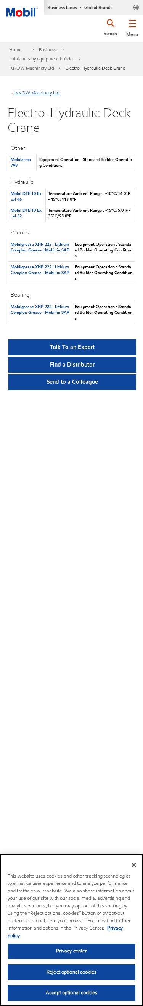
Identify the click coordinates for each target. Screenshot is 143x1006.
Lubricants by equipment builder (41, 58)
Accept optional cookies (71, 992)
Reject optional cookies (71, 972)
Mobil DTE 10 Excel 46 (26, 196)
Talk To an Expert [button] (72, 347)
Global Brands (98, 7)
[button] (132, 26)
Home (15, 49)
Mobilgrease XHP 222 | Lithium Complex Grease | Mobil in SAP (40, 247)
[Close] (133, 865)
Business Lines (62, 7)
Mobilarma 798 (21, 162)
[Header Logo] (22, 8)
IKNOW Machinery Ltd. (32, 68)
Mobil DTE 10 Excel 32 (26, 213)
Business (47, 49)
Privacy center (71, 951)
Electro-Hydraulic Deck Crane (95, 68)
